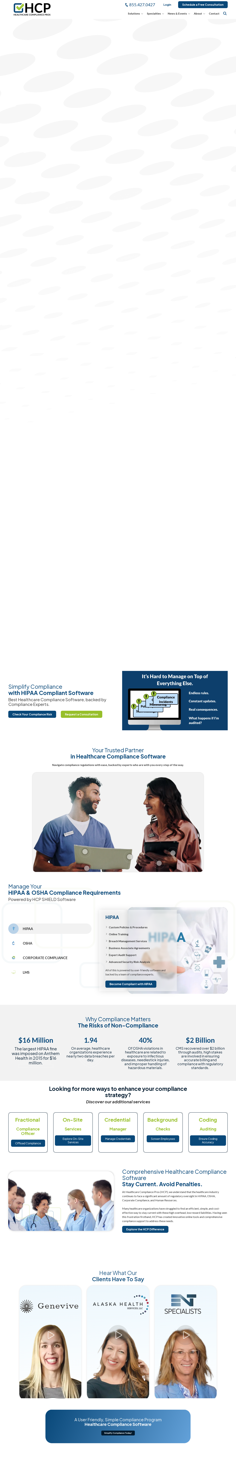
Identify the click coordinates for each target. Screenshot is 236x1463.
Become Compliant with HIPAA (131, 984)
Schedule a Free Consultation (203, 4)
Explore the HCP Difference (145, 1229)
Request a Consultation (81, 714)
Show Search (225, 13)
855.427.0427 (142, 4)
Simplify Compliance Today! (118, 1433)
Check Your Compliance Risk (32, 714)
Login (167, 4)
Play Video (50, 1328)
